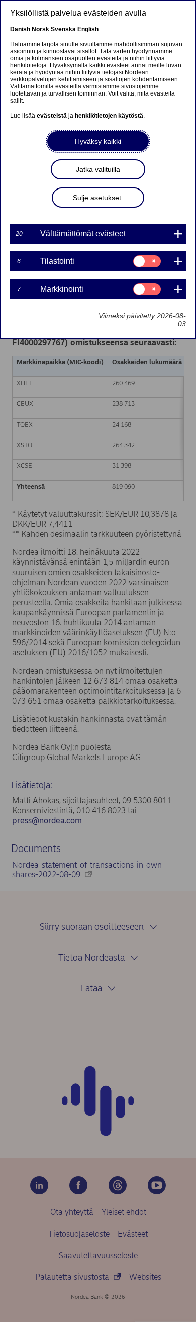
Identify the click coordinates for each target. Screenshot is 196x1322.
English (88, 29)
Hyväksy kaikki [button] (98, 141)
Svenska (63, 29)
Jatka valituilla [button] (98, 169)
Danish (20, 29)
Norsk (40, 29)
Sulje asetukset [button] (97, 198)
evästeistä (52, 115)
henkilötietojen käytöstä (109, 115)
